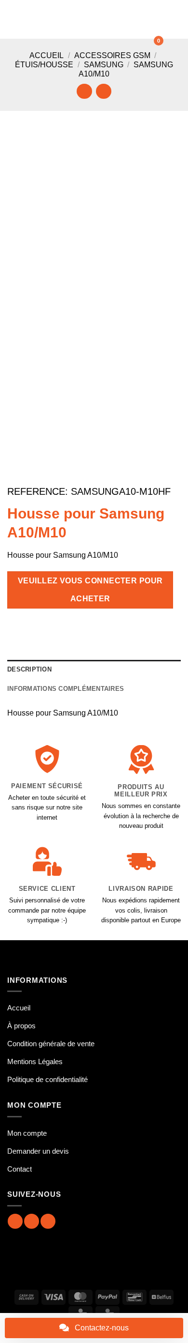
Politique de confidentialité (47, 1079)
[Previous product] (103, 91)
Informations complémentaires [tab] (65, 688)
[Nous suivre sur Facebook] (15, 1221)
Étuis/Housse (44, 65)
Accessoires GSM (112, 55)
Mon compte (27, 1133)
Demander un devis (38, 1151)
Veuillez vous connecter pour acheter (90, 590)
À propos (21, 1026)
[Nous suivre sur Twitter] (47, 1221)
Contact (19, 1169)
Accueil (46, 55)
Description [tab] (29, 669)
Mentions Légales (35, 1061)
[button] (13, 19)
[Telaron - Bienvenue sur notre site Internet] (93, 19)
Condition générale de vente (50, 1043)
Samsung (103, 65)
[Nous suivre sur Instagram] (31, 1221)
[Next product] (84, 91)
